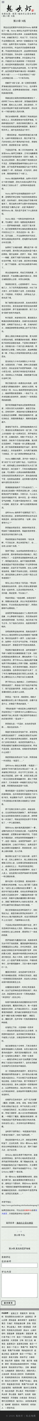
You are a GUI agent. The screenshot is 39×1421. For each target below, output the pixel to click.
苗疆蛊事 (10, 1334)
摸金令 (26, 1330)
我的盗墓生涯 (27, 1350)
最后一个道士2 (13, 1347)
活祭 (27, 1367)
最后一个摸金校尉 (24, 1337)
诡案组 (17, 1361)
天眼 (23, 1361)
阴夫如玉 (32, 1398)
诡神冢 (8, 1404)
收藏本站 (28, 1210)
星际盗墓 (12, 1320)
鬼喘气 (20, 1394)
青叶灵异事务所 (8, 1401)
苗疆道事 (29, 1334)
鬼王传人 (20, 1401)
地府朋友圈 (17, 1388)
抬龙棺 (28, 1394)
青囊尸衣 (24, 1347)
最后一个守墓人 (26, 1354)
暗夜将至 (25, 1404)
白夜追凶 (23, 1398)
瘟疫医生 (16, 1404)
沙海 (21, 1340)
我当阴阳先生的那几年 (14, 1317)
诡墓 (34, 1394)
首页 (14, 14)
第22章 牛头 (19, 1235)
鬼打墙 (29, 1361)
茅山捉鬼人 (11, 1327)
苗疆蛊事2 (20, 1334)
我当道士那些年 (17, 1374)
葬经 (7, 1364)
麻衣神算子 (22, 1320)
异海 (29, 1323)
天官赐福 (14, 1398)
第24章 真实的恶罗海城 (19, 1248)
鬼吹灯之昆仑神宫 (27, 14)
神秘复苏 (5, 1398)
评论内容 (7, 1272)
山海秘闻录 (9, 1371)
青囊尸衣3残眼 (14, 1350)
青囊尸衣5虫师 (28, 1384)
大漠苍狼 (14, 1340)
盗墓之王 (14, 1313)
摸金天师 (8, 1361)
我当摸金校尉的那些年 (19, 1364)
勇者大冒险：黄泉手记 (18, 1357)
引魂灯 (9, 1323)
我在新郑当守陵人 (16, 1367)
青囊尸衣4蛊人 (26, 1381)
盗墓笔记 (29, 1317)
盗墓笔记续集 (22, 1344)
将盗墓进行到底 (13, 1384)
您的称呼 (7, 1261)
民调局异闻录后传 (12, 1377)
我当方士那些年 (11, 1381)
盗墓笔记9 (11, 1344)
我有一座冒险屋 (24, 1327)
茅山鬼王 (19, 1391)
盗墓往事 (14, 1354)
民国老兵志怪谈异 (14, 1330)
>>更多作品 (10, 1408)
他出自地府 (9, 1391)
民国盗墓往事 (19, 1323)
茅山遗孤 (12, 1394)
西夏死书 (23, 1313)
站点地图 (31, 1416)
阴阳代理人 (20, 1371)
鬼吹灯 (19, 1416)
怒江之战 (28, 1340)
